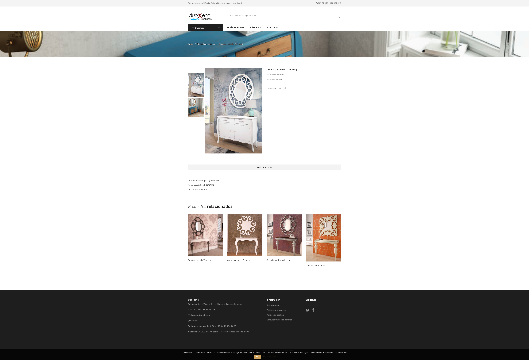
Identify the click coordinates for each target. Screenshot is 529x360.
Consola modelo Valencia (278, 260)
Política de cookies (275, 315)
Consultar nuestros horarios (279, 320)
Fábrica (254, 27)
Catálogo (199, 28)
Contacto (273, 27)
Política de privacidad (276, 310)
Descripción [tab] (264, 167)
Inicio (190, 44)
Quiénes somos (235, 27)
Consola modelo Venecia (199, 260)
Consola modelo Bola (315, 265)
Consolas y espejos (206, 44)
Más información (269, 357)
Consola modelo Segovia (238, 260)
